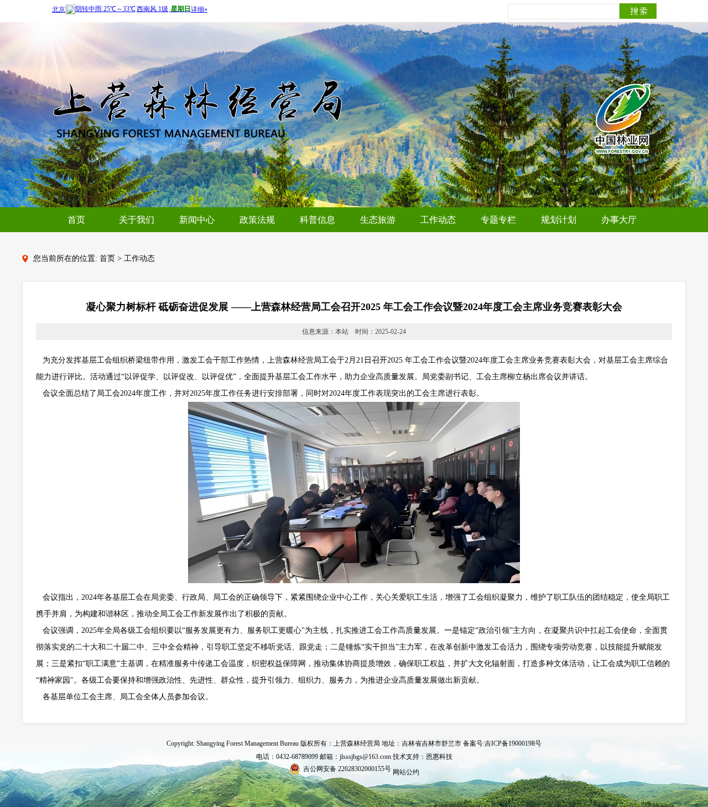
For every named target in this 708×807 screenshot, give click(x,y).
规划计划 (558, 219)
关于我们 (136, 219)
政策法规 (257, 219)
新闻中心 (197, 219)
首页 (76, 219)
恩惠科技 (439, 757)
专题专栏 (498, 219)
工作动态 (438, 219)
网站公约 (406, 772)
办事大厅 (619, 219)
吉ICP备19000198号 (513, 743)
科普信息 (317, 219)
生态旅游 (377, 219)
